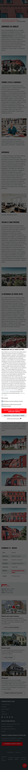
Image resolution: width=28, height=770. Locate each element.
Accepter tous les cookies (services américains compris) (14, 411)
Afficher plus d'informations (13, 418)
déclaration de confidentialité (11, 389)
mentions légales (5, 391)
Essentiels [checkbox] (5, 398)
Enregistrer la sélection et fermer (14, 416)
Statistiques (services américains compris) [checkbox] (13, 401)
